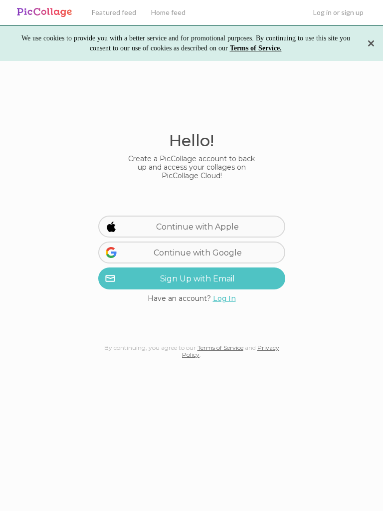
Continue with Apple (197, 227)
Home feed (168, 12)
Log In (224, 298)
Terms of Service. (256, 48)
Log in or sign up (338, 12)
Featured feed (114, 12)
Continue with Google (198, 252)
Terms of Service (220, 347)
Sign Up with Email (197, 278)
